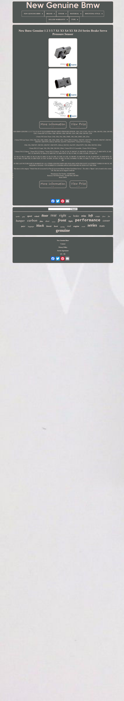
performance (87, 220)
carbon (32, 220)
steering (62, 227)
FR (64, 254)
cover (106, 220)
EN (61, 254)
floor (45, 215)
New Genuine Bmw (63, 240)
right (62, 215)
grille (23, 216)
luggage (31, 226)
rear (54, 215)
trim (83, 215)
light (71, 221)
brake (76, 215)
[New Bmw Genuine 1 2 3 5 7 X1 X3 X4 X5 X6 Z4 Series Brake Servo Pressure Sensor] (63, 53)
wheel (36, 216)
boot (56, 226)
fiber (103, 216)
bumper (20, 220)
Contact (62, 244)
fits (109, 216)
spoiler (18, 216)
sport (29, 216)
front (62, 220)
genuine (63, 230)
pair (23, 226)
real (69, 226)
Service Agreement (63, 251)
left (90, 215)
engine (76, 226)
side (70, 216)
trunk (83, 226)
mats (102, 225)
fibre (41, 221)
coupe (97, 216)
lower (49, 226)
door (47, 221)
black (40, 225)
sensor (53, 221)
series (92, 225)
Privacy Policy (63, 247)
